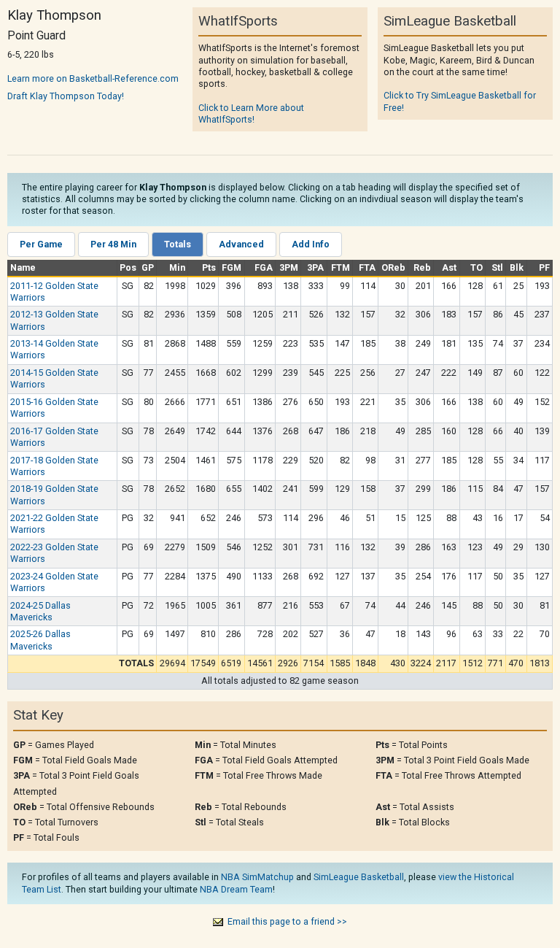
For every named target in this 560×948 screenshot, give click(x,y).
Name (23, 267)
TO (476, 267)
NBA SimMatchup (257, 876)
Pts (209, 267)
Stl (497, 267)
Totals (177, 244)
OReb (393, 267)
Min (177, 267)
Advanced (241, 244)
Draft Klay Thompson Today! (65, 95)
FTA (367, 267)
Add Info (311, 244)
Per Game (41, 244)
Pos (128, 267)
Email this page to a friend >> (287, 921)
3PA (315, 267)
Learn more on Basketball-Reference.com (93, 78)
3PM (288, 267)
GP (147, 267)
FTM (340, 267)
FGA (263, 267)
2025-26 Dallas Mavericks (40, 639)
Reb (422, 267)
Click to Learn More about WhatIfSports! (251, 113)
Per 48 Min (113, 244)
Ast (449, 267)
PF (544, 267)
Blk (517, 267)
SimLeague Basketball (359, 876)
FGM (231, 267)
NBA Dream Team (236, 889)
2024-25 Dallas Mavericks (40, 611)
